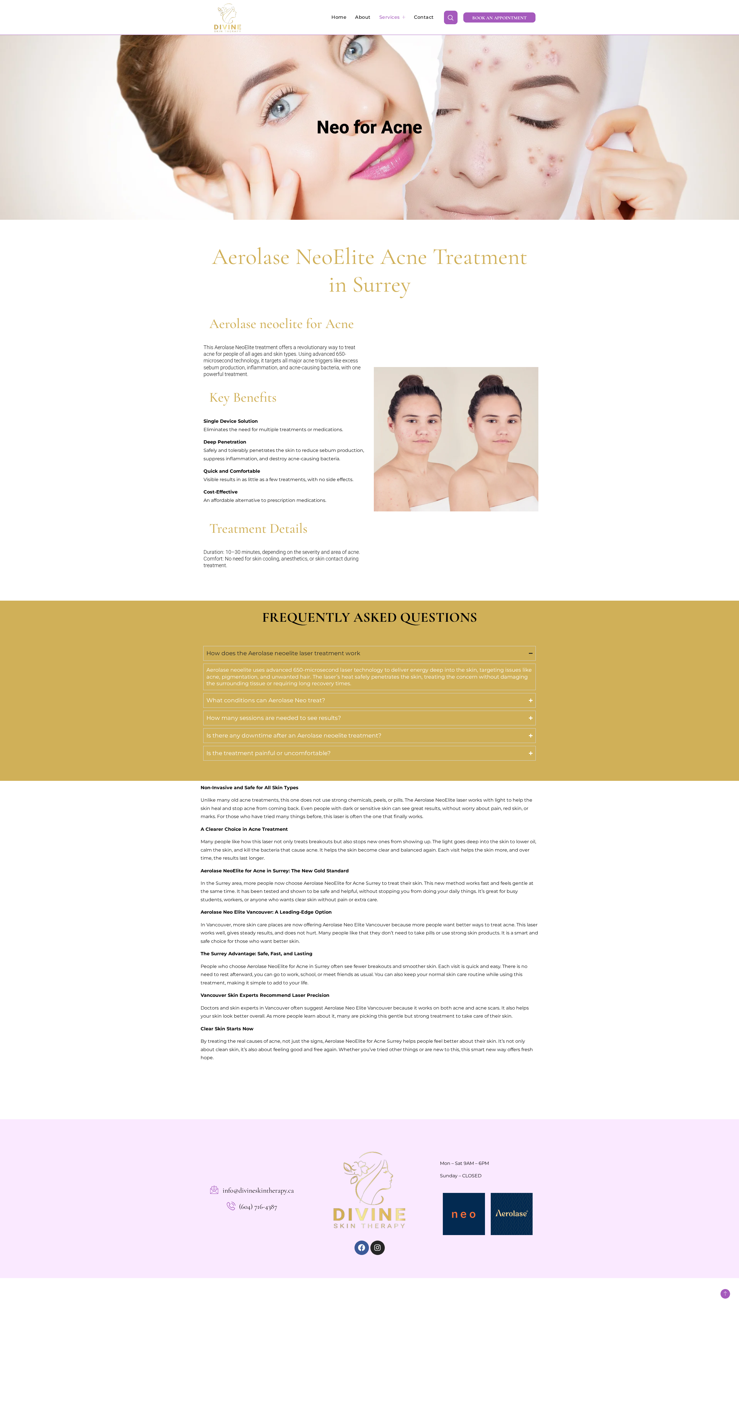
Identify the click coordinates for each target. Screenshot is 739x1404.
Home (338, 17)
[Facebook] (361, 1248)
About (363, 17)
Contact (424, 17)
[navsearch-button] (451, 17)
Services (389, 17)
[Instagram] (377, 1248)
